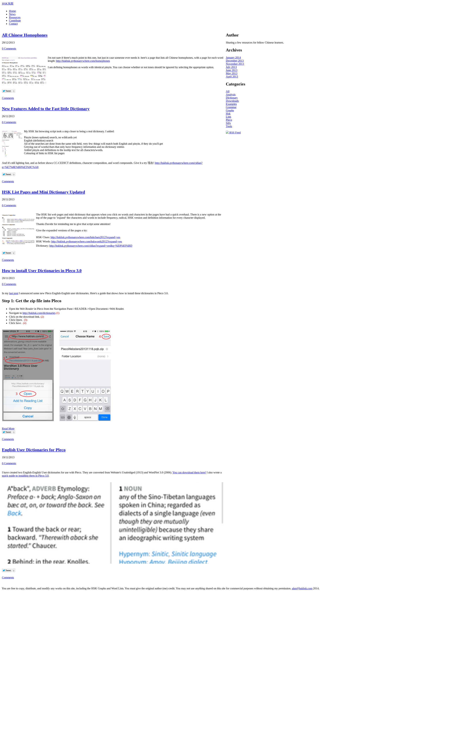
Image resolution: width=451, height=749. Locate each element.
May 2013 (231, 73)
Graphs (230, 110)
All (227, 91)
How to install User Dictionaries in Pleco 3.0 (42, 270)
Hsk (228, 113)
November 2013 (235, 63)
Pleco (229, 119)
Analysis (231, 94)
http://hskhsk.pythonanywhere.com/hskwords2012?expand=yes (86, 241)
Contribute (15, 20)
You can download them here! (189, 472)
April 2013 (232, 76)
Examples (231, 104)
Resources (14, 17)
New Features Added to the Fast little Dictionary (45, 108)
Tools (229, 126)
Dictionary (232, 97)
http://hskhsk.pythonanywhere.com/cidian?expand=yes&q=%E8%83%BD (90, 245)
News (12, 14)
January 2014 (233, 57)
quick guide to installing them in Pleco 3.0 (25, 475)
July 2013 (231, 67)
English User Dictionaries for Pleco (34, 450)
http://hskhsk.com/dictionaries (39, 313)
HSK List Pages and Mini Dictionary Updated (43, 192)
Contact (13, 23)
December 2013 (235, 60)
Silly (228, 123)
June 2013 (231, 70)
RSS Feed (235, 132)
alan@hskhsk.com (302, 588)
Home (12, 11)
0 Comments (9, 48)
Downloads (232, 100)
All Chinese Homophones (24, 35)
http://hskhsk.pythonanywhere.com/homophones (83, 60)
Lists (228, 116)
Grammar (231, 107)
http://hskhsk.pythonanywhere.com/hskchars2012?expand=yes (85, 237)
